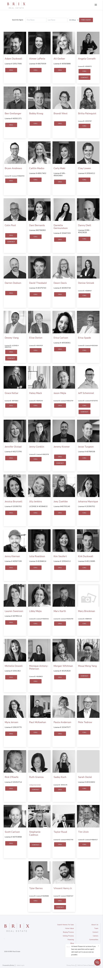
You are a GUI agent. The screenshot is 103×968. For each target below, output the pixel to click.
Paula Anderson (62, 722)
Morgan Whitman (63, 666)
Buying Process (68, 932)
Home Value (69, 928)
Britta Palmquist (87, 113)
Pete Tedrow (85, 722)
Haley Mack (35, 393)
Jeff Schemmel (86, 393)
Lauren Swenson (14, 611)
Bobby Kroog (36, 113)
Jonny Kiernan (12, 556)
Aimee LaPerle (37, 58)
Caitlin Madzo (36, 168)
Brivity (12, 965)
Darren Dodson (13, 283)
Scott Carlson (12, 831)
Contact (84, 77)
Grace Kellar (11, 393)
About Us (94, 925)
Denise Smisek (86, 283)
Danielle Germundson (61, 227)
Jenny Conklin (36, 446)
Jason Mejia (60, 393)
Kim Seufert (60, 556)
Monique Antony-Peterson (38, 667)
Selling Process (68, 936)
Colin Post (10, 225)
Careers (95, 936)
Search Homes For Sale (65, 925)
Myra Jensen (11, 722)
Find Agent (86, 20)
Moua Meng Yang (87, 666)
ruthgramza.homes (35, 785)
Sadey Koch (60, 777)
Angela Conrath (87, 58)
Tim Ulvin (83, 831)
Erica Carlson (61, 337)
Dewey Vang (12, 337)
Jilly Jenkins (35, 501)
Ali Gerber (59, 58)
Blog (72, 943)
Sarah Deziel (85, 777)
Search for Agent (17, 20)
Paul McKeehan (37, 722)
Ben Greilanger (13, 113)
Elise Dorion (35, 337)
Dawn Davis (60, 283)
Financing (70, 939)
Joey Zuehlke (61, 501)
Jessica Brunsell (13, 501)
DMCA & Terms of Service (85, 965)
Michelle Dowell (14, 666)
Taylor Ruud (60, 831)
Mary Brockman (86, 611)
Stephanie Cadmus (34, 833)
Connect (95, 932)
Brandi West (60, 113)
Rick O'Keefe (11, 777)
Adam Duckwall (13, 58)
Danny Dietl (84, 225)
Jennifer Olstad (13, 446)
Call (11, 70)
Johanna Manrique (88, 501)
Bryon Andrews (13, 168)
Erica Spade (84, 337)
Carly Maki (59, 168)
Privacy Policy (71, 965)
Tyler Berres (36, 888)
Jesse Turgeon (86, 446)
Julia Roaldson (37, 556)
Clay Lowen (84, 168)
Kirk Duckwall (85, 556)
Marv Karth (60, 611)
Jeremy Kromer (62, 446)
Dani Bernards (37, 225)
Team (96, 928)
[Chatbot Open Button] (97, 962)
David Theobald (38, 283)
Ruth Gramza (36, 777)
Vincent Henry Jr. (63, 888)
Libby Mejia (35, 611)
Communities (93, 939)
